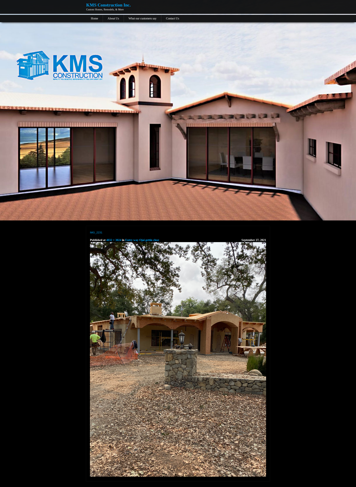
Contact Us (172, 18)
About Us (113, 18)
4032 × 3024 (113, 240)
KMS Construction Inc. (108, 5)
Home (94, 18)
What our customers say (142, 18)
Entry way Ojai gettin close (142, 240)
